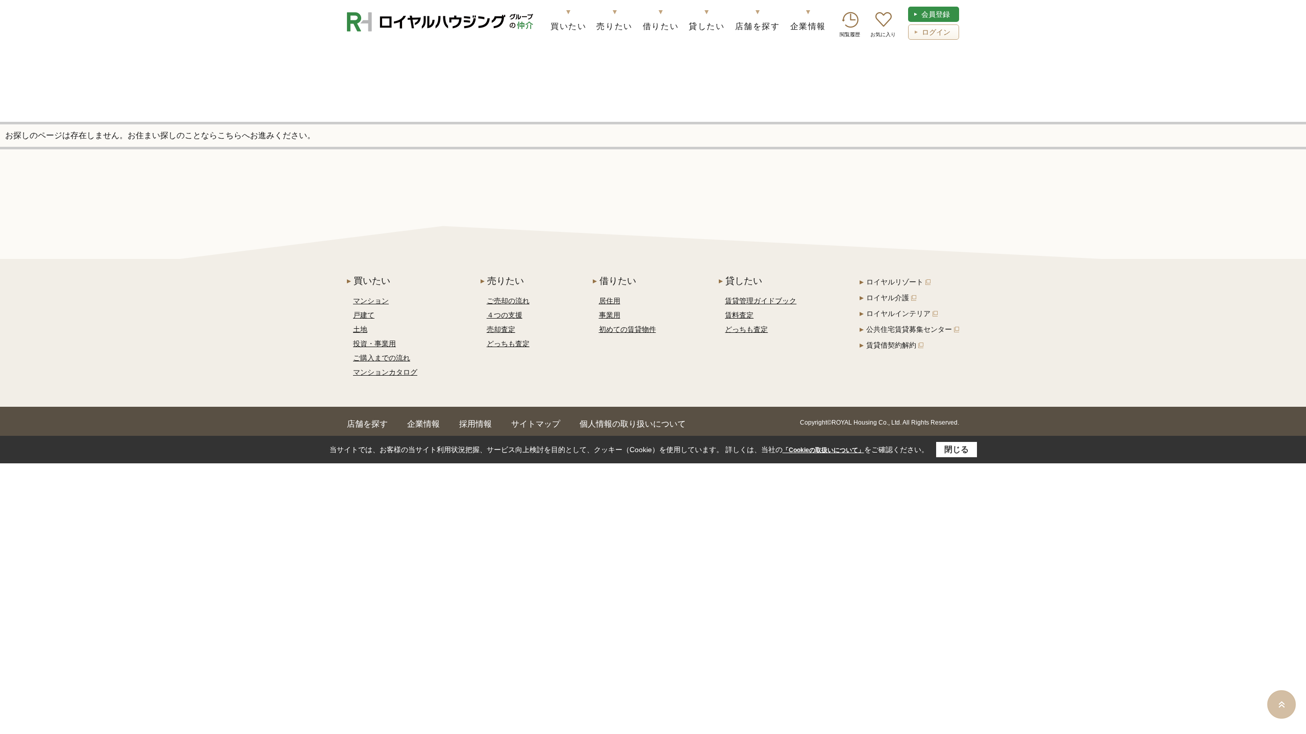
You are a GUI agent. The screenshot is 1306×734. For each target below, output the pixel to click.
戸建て (363, 315)
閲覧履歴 (850, 34)
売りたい (614, 26)
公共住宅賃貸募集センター (909, 329)
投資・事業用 (374, 343)
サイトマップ (535, 424)
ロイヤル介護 (887, 298)
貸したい (706, 26)
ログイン (936, 32)
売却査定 (501, 329)
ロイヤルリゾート (894, 282)
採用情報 (475, 424)
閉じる (956, 449)
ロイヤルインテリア (898, 313)
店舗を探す (757, 26)
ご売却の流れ (508, 301)
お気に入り (883, 34)
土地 (360, 329)
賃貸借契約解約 (891, 345)
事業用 (609, 315)
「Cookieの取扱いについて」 (823, 450)
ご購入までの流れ (381, 358)
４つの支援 (504, 315)
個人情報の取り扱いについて (633, 424)
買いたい (568, 26)
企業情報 (808, 26)
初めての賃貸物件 (627, 329)
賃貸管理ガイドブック (760, 301)
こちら (229, 135)
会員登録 (935, 14)
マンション (371, 301)
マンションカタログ (385, 372)
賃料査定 (739, 315)
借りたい (661, 26)
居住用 (609, 301)
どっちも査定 (508, 343)
